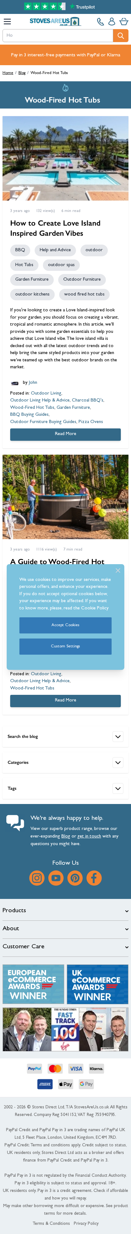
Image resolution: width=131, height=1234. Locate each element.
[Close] (118, 570)
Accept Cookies (65, 625)
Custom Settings (65, 647)
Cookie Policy (95, 608)
